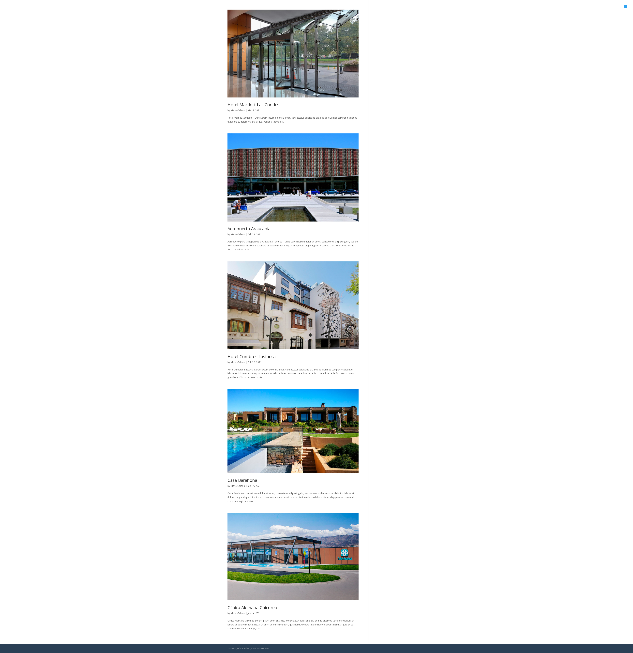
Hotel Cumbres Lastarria (251, 356)
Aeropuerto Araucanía (249, 229)
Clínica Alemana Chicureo (252, 607)
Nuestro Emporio (262, 648)
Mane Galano (238, 110)
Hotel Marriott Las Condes (253, 105)
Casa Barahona (242, 480)
